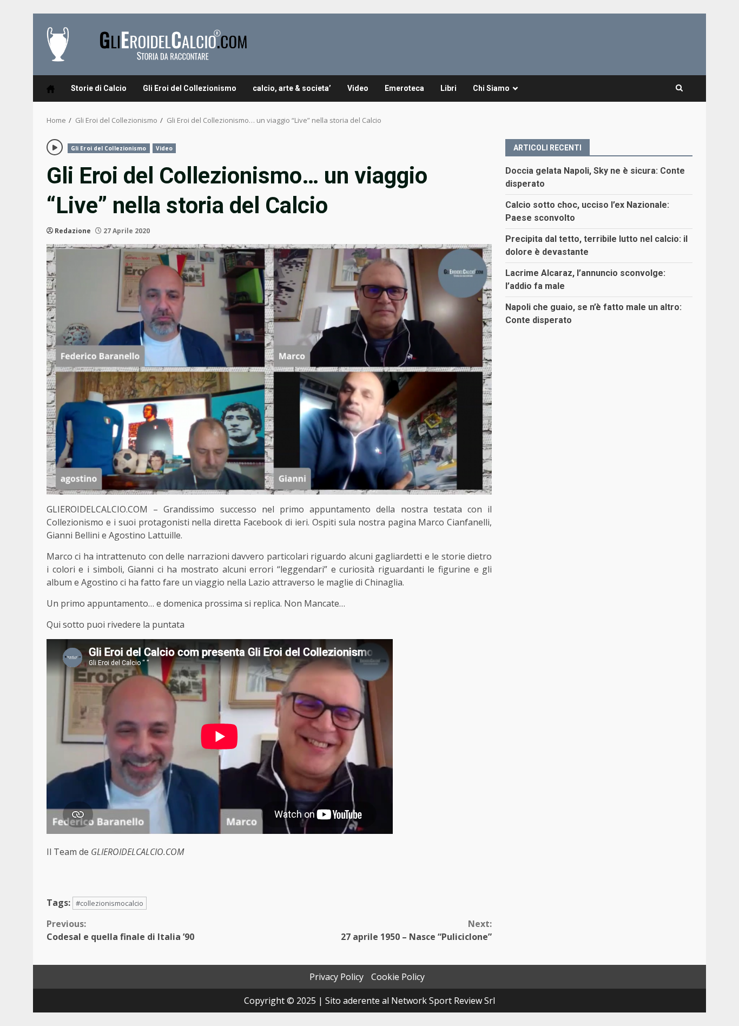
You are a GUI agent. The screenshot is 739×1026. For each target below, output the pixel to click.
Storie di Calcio (99, 88)
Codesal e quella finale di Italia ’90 (120, 930)
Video (357, 88)
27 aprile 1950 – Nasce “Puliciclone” (416, 930)
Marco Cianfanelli (454, 522)
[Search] (679, 88)
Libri (448, 88)
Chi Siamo (491, 88)
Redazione (73, 230)
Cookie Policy (398, 977)
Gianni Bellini (73, 535)
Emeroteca (404, 88)
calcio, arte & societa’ (292, 88)
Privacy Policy (336, 977)
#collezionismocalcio (109, 903)
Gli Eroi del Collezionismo (189, 88)
